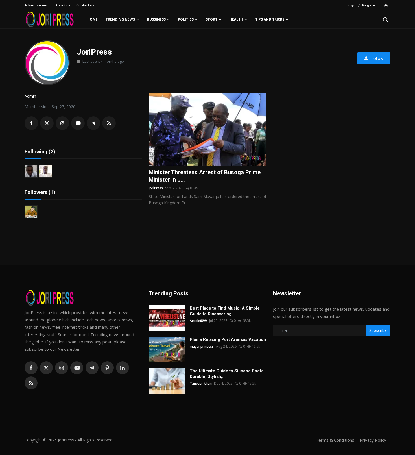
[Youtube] (76, 367)
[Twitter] (46, 367)
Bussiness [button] (156, 19)
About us (63, 5)
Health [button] (236, 19)
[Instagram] (61, 367)
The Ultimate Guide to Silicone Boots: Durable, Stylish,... (227, 373)
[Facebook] (31, 367)
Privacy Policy (373, 440)
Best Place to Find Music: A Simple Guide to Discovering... (225, 311)
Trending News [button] (120, 19)
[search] (385, 19)
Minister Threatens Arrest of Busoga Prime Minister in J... (205, 176)
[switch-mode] (386, 5)
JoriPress (156, 188)
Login (351, 5)
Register (369, 5)
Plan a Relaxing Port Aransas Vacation (228, 339)
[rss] (31, 382)
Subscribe (378, 330)
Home (92, 19)
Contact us (85, 5)
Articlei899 (198, 320)
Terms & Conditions (335, 440)
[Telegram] (92, 367)
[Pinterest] (107, 367)
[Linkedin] (122, 367)
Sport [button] (211, 19)
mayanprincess (202, 346)
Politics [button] (186, 19)
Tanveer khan (201, 383)
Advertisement (37, 5)
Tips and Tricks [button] (269, 19)
